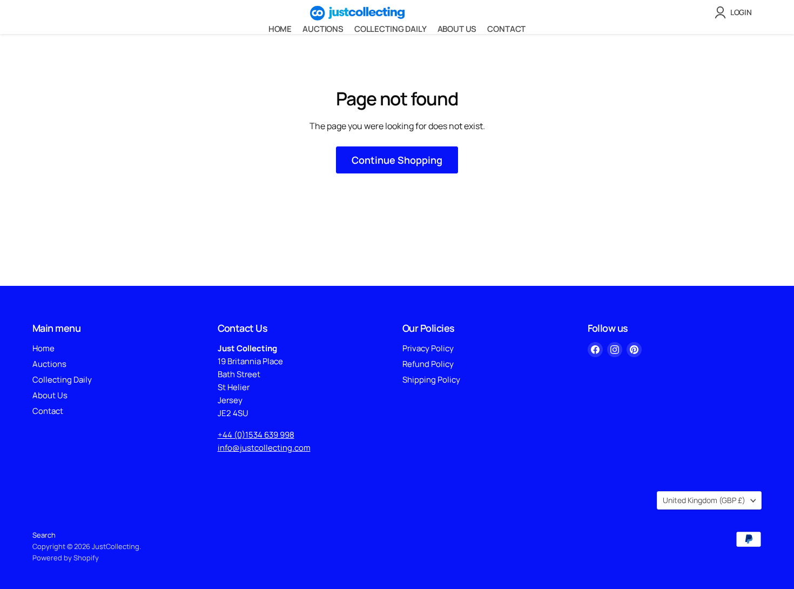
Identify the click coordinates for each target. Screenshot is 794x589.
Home (280, 29)
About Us (457, 29)
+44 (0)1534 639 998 (256, 434)
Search (44, 535)
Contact (506, 29)
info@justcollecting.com (264, 447)
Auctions (323, 29)
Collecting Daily (390, 29)
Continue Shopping (397, 159)
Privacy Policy (428, 348)
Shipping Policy (431, 379)
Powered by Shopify (65, 558)
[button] (735, 12)
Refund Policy (428, 364)
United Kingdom (704, 500)
